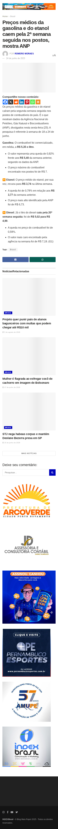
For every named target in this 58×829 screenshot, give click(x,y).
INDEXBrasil (7, 823)
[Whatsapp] (32, 102)
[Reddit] (16, 102)
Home (5, 16)
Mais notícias (29, 453)
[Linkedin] (21, 102)
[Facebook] (5, 102)
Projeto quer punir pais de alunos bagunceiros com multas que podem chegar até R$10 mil (26, 323)
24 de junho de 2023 (15, 58)
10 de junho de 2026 (12, 443)
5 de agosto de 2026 (12, 332)
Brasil (12, 16)
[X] (10, 102)
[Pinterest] (27, 102)
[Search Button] (52, 476)
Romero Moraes (24, 53)
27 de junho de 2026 (12, 387)
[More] (38, 102)
